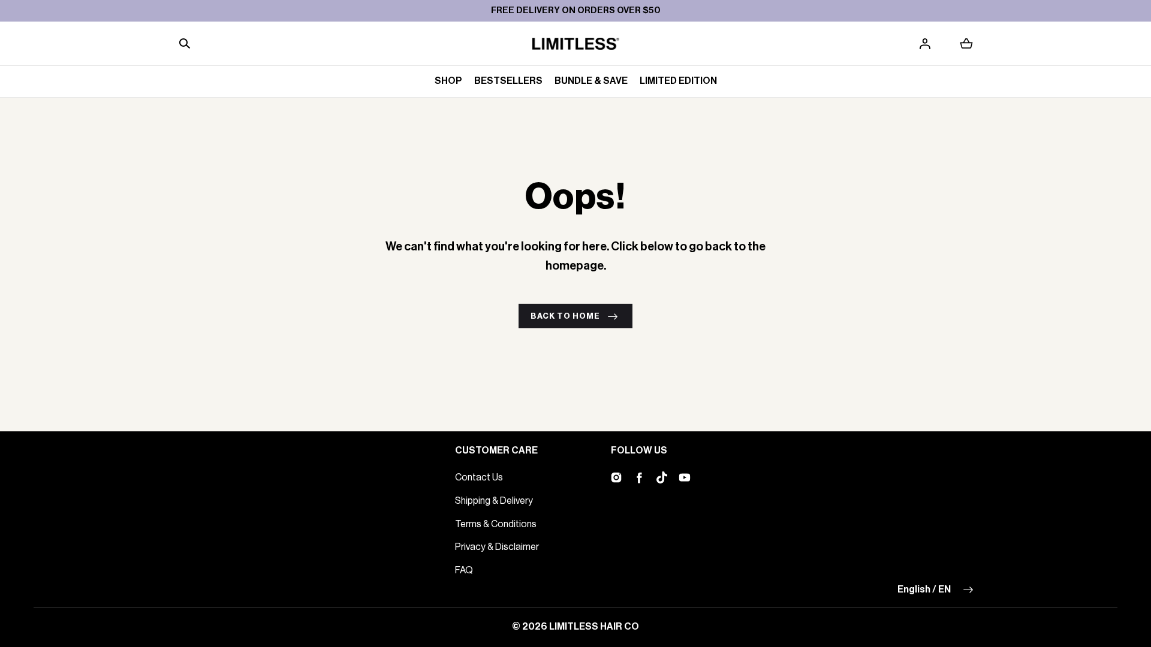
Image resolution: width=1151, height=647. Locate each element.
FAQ (464, 570)
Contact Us (479, 477)
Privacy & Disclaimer (497, 547)
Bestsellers (508, 81)
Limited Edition (678, 81)
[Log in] (925, 44)
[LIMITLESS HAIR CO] (575, 44)
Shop (448, 81)
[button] (184, 44)
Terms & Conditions (496, 524)
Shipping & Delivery (494, 501)
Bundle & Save (591, 81)
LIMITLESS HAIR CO (594, 626)
